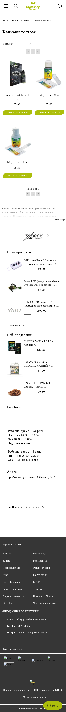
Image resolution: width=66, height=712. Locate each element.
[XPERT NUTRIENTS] (33, 236)
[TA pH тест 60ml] (17, 141)
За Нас (6, 560)
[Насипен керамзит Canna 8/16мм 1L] (15, 389)
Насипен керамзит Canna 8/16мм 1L (37, 385)
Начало (7, 553)
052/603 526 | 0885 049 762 (33, 632)
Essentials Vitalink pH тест (17, 97)
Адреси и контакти (13, 596)
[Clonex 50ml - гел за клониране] (15, 348)
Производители (11, 568)
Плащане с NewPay (44, 596)
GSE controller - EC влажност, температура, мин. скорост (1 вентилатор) (41, 262)
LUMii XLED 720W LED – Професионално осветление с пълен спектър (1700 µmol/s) (41, 304)
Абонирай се (17, 325)
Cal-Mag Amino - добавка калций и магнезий (37, 364)
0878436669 (24, 626)
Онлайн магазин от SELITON (33, 708)
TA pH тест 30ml (48, 95)
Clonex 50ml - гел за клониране (38, 343)
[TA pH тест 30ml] (49, 74)
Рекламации (40, 560)
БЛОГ (36, 582)
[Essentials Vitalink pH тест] (17, 74)
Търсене (37, 589)
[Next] (47, 235)
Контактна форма (12, 589)
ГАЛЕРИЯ (8, 603)
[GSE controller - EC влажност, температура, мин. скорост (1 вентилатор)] (15, 267)
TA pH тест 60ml (17, 162)
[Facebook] (6, 640)
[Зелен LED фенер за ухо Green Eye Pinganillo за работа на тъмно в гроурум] (15, 288)
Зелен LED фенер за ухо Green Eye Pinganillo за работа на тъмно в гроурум (41, 283)
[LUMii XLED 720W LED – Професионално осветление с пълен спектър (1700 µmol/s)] (15, 308)
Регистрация (40, 553)
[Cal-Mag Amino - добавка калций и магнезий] (15, 369)
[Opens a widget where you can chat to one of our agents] (52, 705)
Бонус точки (40, 575)
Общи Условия (41, 568)
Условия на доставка (45, 603)
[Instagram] (14, 640)
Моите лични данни (34, 697)
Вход (5, 575)
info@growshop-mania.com (31, 619)
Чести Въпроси (11, 582)
